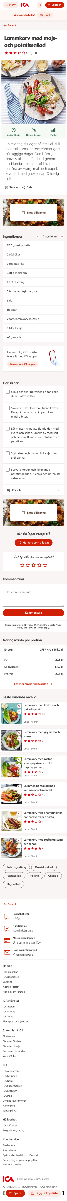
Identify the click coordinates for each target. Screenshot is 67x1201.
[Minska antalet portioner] (38, 236)
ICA (5, 1065)
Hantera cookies (12, 1164)
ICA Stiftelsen (10, 1125)
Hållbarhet (10, 1119)
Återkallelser (10, 1150)
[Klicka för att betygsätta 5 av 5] (45, 565)
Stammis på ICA (13, 1030)
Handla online (10, 971)
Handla (7, 966)
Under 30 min (13, 135)
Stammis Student (12, 1041)
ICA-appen (9, 1006)
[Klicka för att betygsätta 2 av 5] (28, 565)
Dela (30, 187)
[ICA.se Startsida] (25, 5)
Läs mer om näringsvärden (31, 684)
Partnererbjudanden (14, 1051)
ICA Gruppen (10, 1076)
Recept (12, 25)
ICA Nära (8, 1080)
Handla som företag (14, 991)
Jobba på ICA (10, 1110)
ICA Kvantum (10, 1090)
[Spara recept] (19, 706)
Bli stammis (9, 1036)
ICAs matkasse (11, 976)
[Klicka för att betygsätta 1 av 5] (22, 565)
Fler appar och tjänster (15, 1021)
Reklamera (9, 1145)
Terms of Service (35, 628)
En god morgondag (13, 1130)
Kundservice (11, 1139)
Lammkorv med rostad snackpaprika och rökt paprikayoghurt (38, 763)
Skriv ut (14, 187)
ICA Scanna (9, 1011)
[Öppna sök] (39, 5)
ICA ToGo (8, 1016)
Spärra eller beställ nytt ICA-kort (20, 1155)
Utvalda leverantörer (14, 1100)
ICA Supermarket (12, 1085)
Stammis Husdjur (12, 1046)
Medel (53, 135)
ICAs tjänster (11, 1000)
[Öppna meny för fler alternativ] (19, 711)
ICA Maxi (7, 1095)
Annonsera (9, 1105)
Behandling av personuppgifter (20, 1160)
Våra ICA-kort (10, 1056)
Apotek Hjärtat (11, 986)
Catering (7, 981)
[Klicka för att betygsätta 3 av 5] (33, 565)
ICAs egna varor (11, 1071)
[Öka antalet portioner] (62, 236)
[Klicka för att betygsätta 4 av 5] (39, 565)
